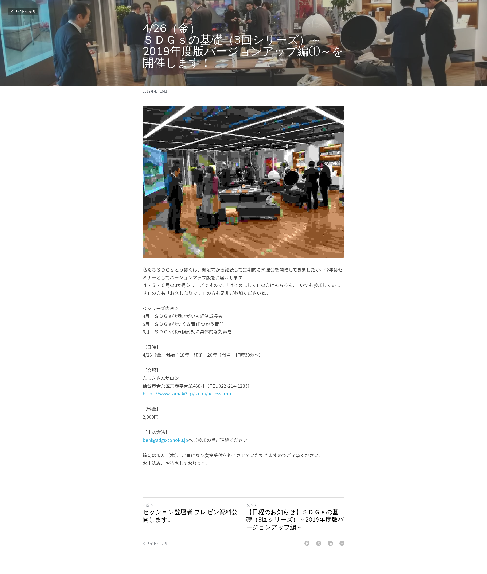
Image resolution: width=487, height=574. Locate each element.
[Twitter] (318, 543)
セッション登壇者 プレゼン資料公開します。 (190, 515)
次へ (249, 504)
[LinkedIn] (330, 543)
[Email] (341, 543)
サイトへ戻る (25, 11)
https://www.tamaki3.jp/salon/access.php (187, 393)
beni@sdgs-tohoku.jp (165, 440)
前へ (149, 504)
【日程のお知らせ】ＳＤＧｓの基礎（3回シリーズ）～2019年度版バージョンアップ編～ (295, 519)
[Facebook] (306, 543)
